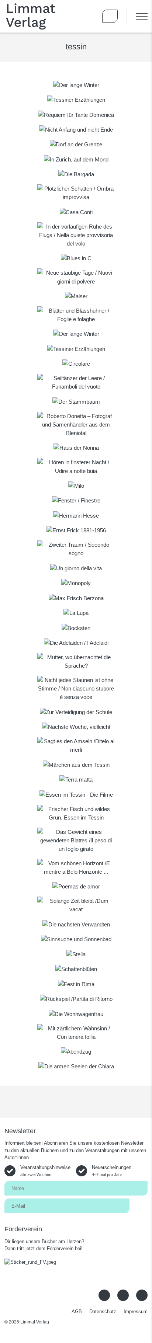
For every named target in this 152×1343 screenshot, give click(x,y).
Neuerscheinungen (111, 1171)
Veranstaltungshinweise (45, 1171)
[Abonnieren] (138, 1205)
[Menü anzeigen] (137, 16)
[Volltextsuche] (88, 16)
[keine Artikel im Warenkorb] (110, 16)
